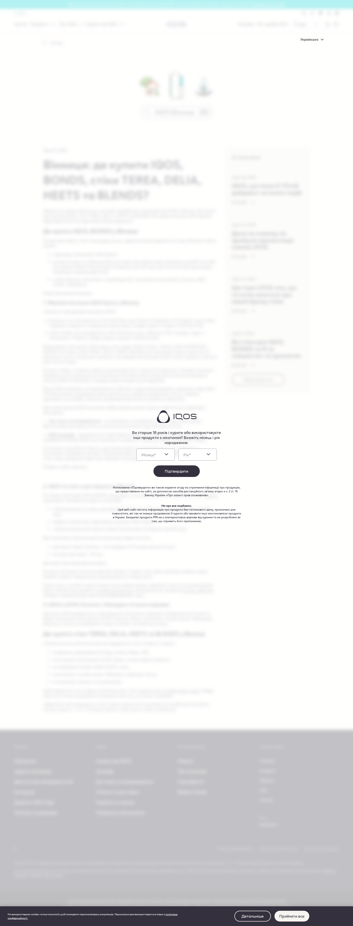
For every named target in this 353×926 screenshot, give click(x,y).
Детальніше (253, 916)
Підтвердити (176, 471)
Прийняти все (291, 916)
